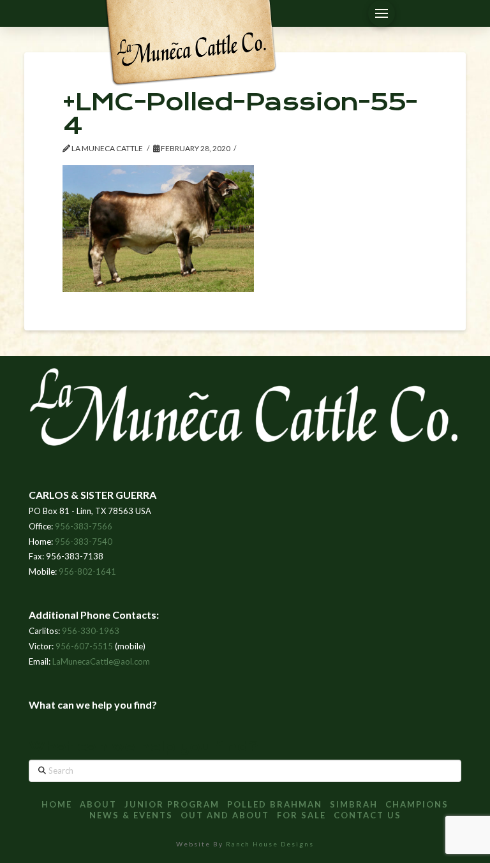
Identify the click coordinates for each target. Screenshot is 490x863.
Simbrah (354, 804)
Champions (417, 804)
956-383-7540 (83, 541)
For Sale (301, 815)
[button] (381, 13)
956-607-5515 (84, 646)
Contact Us (367, 815)
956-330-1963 (90, 631)
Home (56, 804)
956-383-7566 (83, 526)
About (98, 804)
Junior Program (171, 804)
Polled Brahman (274, 804)
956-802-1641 (87, 571)
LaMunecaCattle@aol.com (101, 661)
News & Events (131, 815)
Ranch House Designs (270, 844)
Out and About (225, 815)
